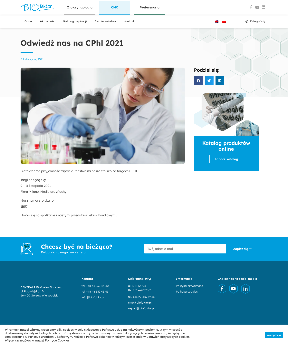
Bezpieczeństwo (105, 21)
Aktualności (47, 21)
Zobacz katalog (226, 159)
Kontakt (129, 21)
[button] (114, 8)
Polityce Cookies (57, 340)
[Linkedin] (263, 7)
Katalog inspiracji (75, 21)
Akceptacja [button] (274, 335)
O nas (28, 21)
